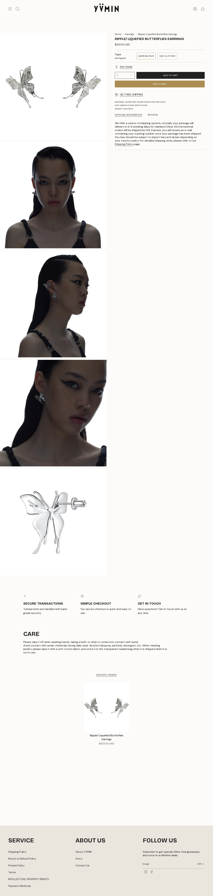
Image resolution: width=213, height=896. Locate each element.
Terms (12, 872)
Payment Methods (19, 886)
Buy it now (159, 84)
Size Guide (126, 66)
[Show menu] (10, 8)
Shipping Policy (124, 144)
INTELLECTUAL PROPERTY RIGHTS (28, 879)
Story (79, 858)
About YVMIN (84, 852)
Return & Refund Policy (22, 858)
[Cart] (203, 8)
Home (118, 34)
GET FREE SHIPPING (131, 94)
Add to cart (170, 75)
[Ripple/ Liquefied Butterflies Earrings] (106, 707)
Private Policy (16, 865)
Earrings (129, 34)
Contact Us (83, 865)
